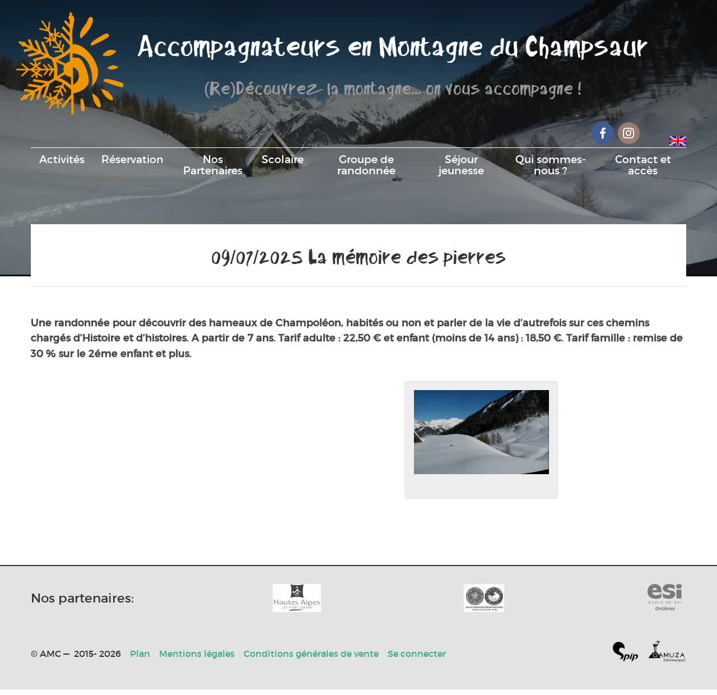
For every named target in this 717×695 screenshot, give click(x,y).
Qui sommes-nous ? (550, 164)
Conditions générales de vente (311, 653)
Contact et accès (643, 164)
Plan (140, 653)
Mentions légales (197, 653)
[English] (677, 139)
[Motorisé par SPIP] (630, 654)
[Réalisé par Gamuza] (666, 654)
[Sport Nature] (665, 598)
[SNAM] (484, 598)
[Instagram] (629, 133)
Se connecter (417, 653)
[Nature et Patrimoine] (297, 598)
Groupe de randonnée (366, 164)
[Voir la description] (481, 440)
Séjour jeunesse (461, 164)
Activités (62, 159)
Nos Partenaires (213, 164)
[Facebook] (603, 133)
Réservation (132, 159)
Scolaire (283, 159)
